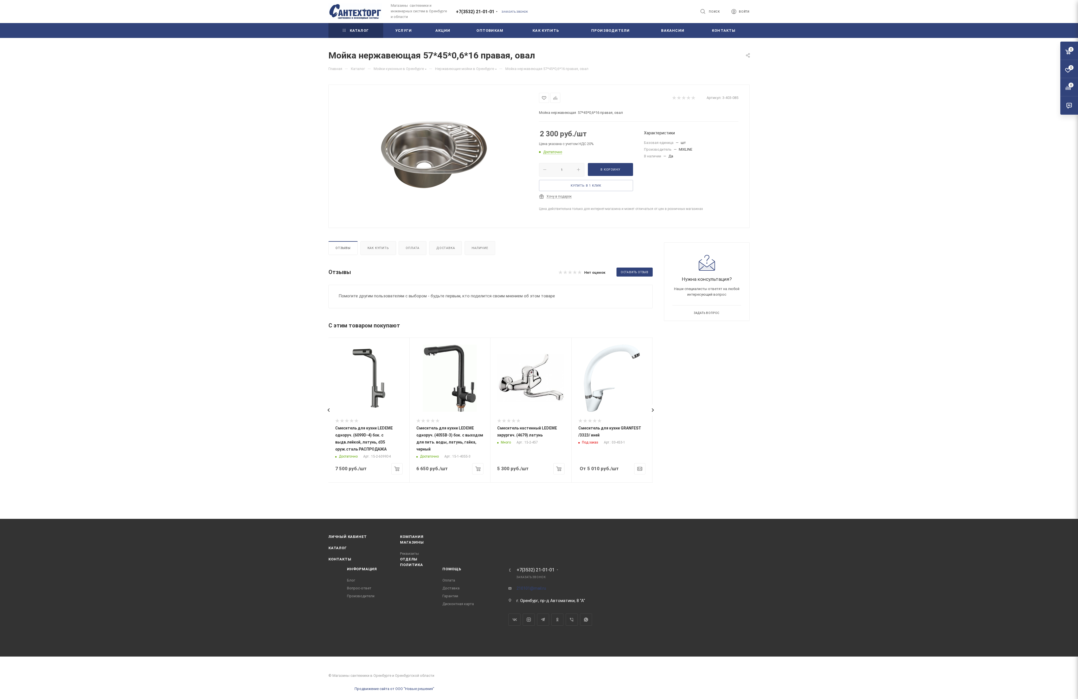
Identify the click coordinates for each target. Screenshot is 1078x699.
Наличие (480, 248)
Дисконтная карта (458, 604)
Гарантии (450, 596)
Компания (411, 537)
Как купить (378, 248)
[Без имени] (434, 155)
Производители (360, 596)
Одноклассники (557, 620)
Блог (351, 580)
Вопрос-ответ (359, 588)
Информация (362, 569)
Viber (572, 620)
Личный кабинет (347, 537)
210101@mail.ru (531, 588)
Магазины (412, 542)
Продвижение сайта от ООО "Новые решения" (394, 689)
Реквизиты (409, 553)
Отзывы (343, 248)
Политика (411, 565)
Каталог (337, 548)
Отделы (408, 559)
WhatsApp (586, 620)
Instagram (529, 620)
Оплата (412, 248)
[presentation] (328, 410)
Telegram (543, 620)
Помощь (451, 569)
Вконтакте (514, 620)
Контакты (339, 559)
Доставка (445, 248)
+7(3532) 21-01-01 (475, 11)
